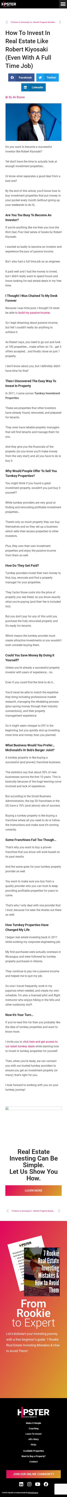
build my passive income (34, 312)
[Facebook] (46, 1484)
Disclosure (33, 1493)
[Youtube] (37, 1484)
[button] (63, 4)
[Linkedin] (21, 1484)
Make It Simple (33, 1423)
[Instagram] (29, 1484)
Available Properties (33, 1451)
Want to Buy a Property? (33, 1456)
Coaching (33, 1428)
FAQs (33, 1444)
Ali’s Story (33, 1439)
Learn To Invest (33, 1434)
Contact (33, 1461)
